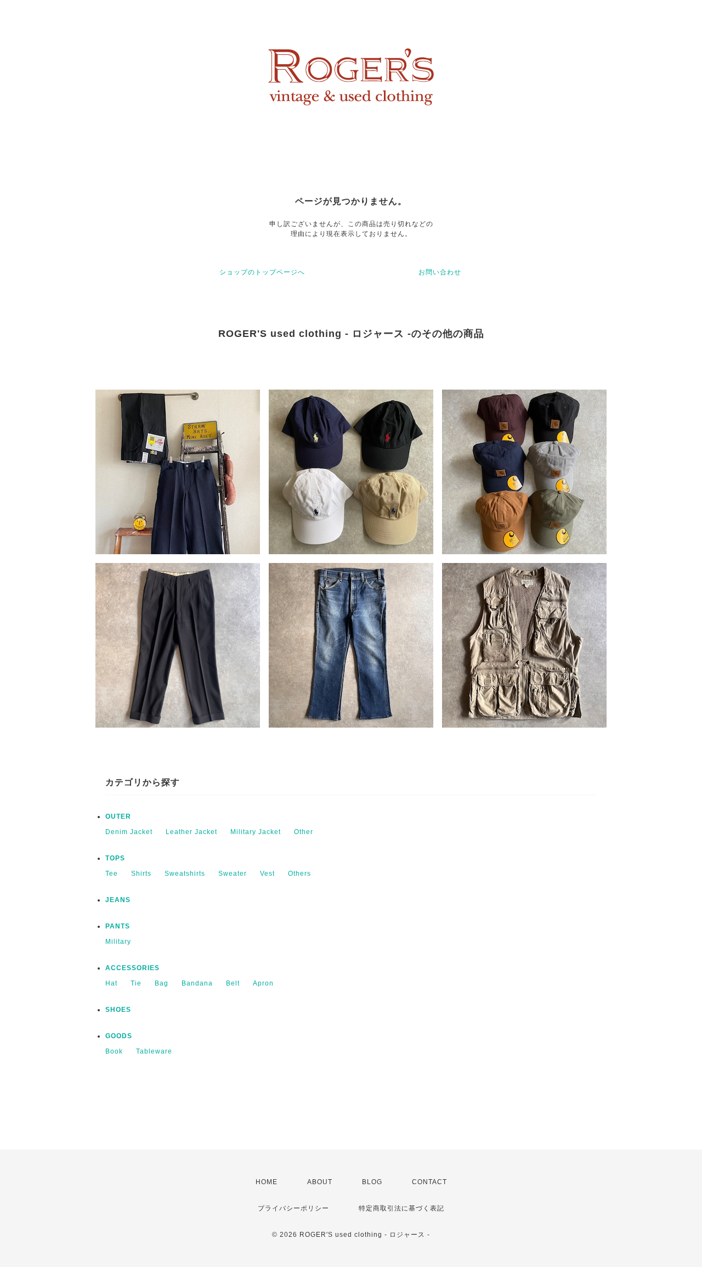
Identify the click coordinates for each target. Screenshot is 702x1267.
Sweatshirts (185, 873)
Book (114, 1051)
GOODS (118, 1036)
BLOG (372, 1182)
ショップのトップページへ (262, 272)
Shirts (141, 873)
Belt (233, 983)
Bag (161, 983)
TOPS (115, 858)
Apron (263, 983)
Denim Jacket (128, 832)
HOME (267, 1182)
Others (299, 873)
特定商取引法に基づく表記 (401, 1208)
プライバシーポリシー (293, 1208)
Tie (136, 983)
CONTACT (429, 1182)
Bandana (197, 983)
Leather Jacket (191, 832)
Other (303, 832)
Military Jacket (255, 832)
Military (118, 941)
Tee (111, 873)
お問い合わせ (439, 272)
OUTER (118, 816)
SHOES (118, 1009)
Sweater (232, 873)
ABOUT (319, 1182)
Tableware (154, 1051)
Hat (111, 983)
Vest (267, 873)
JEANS (118, 900)
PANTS (117, 926)
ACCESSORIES (132, 968)
